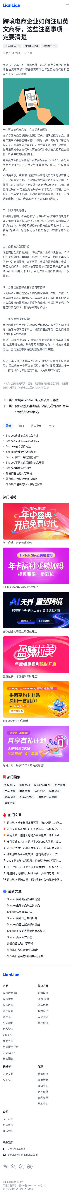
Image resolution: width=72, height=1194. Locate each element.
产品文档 (8, 1074)
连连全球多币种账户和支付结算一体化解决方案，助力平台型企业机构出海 (33, 829)
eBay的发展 (27, 797)
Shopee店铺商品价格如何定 (22, 435)
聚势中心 (43, 1085)
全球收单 (8, 1005)
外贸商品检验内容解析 (19, 473)
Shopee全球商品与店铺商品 (22, 441)
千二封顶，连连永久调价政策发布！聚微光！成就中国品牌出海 (33, 867)
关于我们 (8, 1119)
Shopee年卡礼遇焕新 (15, 720)
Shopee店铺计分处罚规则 (21, 452)
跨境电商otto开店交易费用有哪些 (37, 400)
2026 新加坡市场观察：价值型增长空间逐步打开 (33, 860)
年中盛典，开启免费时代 (17, 542)
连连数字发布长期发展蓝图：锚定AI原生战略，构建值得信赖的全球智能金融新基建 (33, 822)
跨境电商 (43, 993)
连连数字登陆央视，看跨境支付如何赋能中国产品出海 (32, 879)
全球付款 (8, 999)
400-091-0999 (16, 1149)
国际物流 (43, 1017)
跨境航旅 (43, 1011)
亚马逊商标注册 (12, 45)
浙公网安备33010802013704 (18, 1189)
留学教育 (43, 1005)
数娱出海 (43, 1023)
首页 (11, 5)
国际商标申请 (31, 45)
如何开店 (9, 785)
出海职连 (8, 1058)
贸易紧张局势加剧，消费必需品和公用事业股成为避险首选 (42, 409)
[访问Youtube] (29, 1166)
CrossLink (9, 1052)
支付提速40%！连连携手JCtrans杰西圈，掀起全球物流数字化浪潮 (33, 841)
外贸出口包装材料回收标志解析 (24, 484)
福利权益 (43, 1097)
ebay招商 (10, 797)
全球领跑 (8, 1023)
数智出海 (43, 1074)
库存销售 (9, 791)
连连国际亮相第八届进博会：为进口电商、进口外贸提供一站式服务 (33, 873)
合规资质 (8, 1125)
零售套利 (24, 785)
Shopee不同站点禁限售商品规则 (25, 462)
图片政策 (60, 785)
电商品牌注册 (49, 45)
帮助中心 (43, 1103)
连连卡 (7, 1017)
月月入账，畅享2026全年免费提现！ (24, 765)
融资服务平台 (11, 1046)
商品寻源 (8, 1040)
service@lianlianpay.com (23, 1154)
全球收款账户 (11, 993)
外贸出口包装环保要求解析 (21, 479)
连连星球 (8, 1011)
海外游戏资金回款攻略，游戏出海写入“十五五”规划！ (33, 854)
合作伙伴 (43, 1091)
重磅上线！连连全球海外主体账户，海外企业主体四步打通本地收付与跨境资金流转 (33, 835)
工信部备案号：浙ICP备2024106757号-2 (24, 1185)
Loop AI (7, 1034)
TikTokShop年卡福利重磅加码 (20, 587)
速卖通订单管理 (47, 797)
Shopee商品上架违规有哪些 (22, 457)
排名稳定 (39, 791)
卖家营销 (24, 791)
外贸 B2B (43, 999)
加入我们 (8, 1131)
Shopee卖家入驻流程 (18, 468)
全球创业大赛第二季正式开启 (20, 631)
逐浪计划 (43, 1080)
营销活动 (9, 803)
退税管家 (8, 1028)
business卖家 (42, 785)
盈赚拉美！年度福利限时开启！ (21, 676)
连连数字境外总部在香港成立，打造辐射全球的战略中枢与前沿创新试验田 (33, 848)
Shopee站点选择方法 (18, 446)
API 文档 (8, 1080)
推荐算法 (54, 791)
